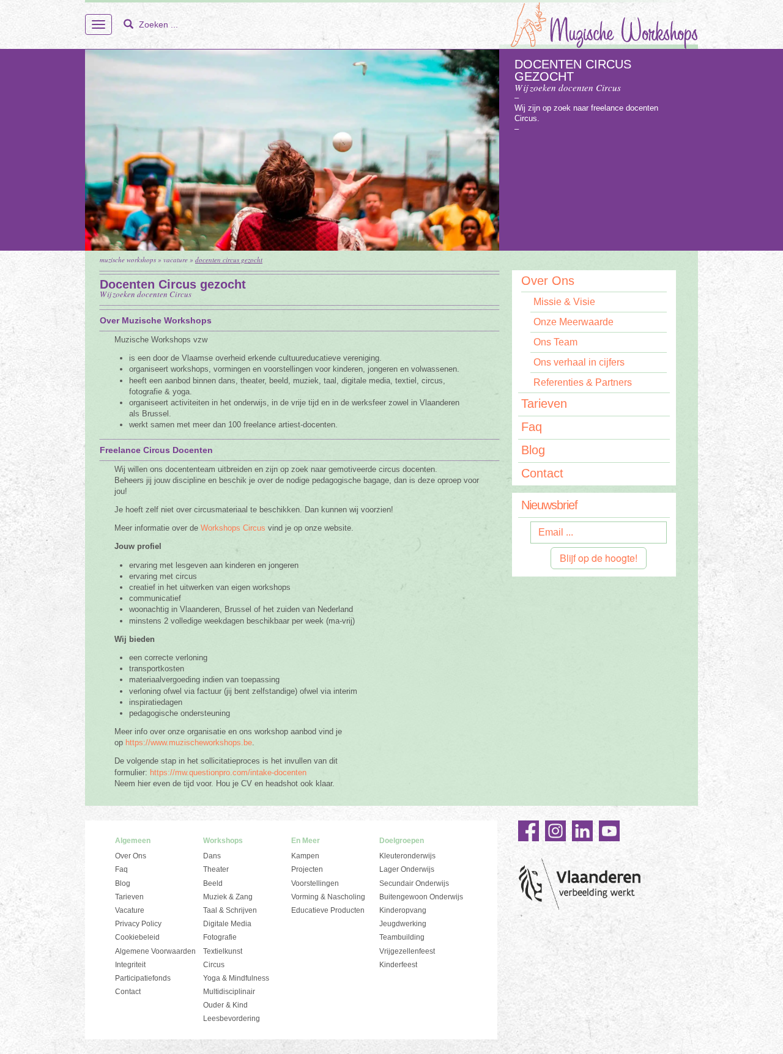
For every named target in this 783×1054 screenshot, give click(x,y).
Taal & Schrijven (230, 910)
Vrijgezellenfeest (407, 951)
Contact (542, 473)
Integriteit (130, 964)
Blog (533, 450)
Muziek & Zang (228, 897)
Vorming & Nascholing (328, 897)
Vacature (175, 259)
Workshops (223, 840)
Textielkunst (222, 951)
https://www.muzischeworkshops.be (188, 742)
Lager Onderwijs (406, 869)
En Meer (305, 840)
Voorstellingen (315, 883)
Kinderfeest (398, 964)
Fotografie (220, 937)
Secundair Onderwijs (414, 883)
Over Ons (547, 281)
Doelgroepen (401, 840)
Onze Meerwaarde (573, 322)
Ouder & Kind (225, 1005)
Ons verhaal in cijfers (579, 362)
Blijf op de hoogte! (598, 558)
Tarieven (544, 403)
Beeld (213, 883)
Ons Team (555, 342)
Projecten (307, 869)
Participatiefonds (143, 978)
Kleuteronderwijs (407, 856)
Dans (212, 856)
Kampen (305, 856)
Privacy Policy (138, 923)
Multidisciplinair (229, 991)
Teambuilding (402, 937)
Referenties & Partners (582, 382)
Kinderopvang (402, 910)
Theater (216, 869)
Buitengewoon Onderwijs (421, 897)
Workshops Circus (233, 528)
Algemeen (132, 840)
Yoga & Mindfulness (236, 978)
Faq (531, 426)
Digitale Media (227, 923)
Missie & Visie (564, 302)
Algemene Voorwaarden (155, 951)
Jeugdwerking (402, 923)
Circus (214, 964)
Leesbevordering (231, 1018)
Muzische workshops (128, 259)
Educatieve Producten (328, 910)
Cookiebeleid (137, 937)
